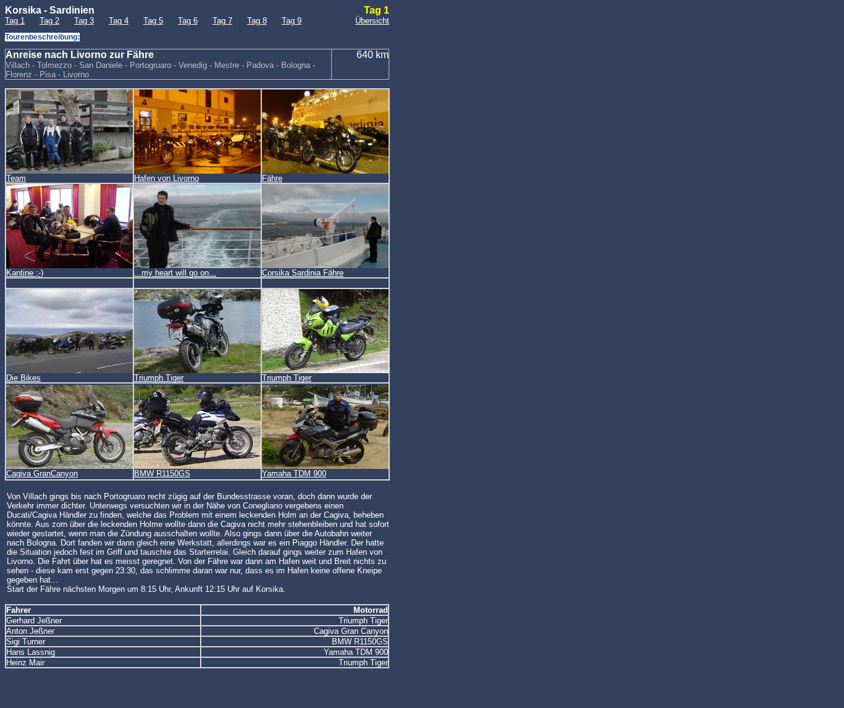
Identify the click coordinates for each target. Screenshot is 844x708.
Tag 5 (153, 20)
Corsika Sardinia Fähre (303, 272)
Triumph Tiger (159, 377)
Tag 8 (257, 20)
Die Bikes (23, 377)
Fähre (272, 178)
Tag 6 (188, 20)
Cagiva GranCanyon (42, 473)
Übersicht (372, 20)
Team (16, 178)
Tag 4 (119, 20)
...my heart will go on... (175, 272)
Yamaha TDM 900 (294, 473)
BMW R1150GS (162, 473)
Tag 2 (49, 20)
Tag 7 (222, 20)
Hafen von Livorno (166, 178)
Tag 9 (292, 20)
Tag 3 (84, 20)
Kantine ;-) (24, 272)
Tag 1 (15, 20)
